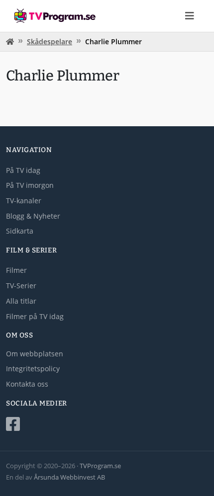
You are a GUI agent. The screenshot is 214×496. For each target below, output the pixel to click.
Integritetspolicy (33, 368)
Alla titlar (21, 301)
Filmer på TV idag (35, 316)
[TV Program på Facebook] (107, 424)
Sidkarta (19, 231)
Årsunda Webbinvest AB (69, 477)
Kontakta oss (27, 384)
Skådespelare (49, 41)
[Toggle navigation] (189, 16)
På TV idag (23, 170)
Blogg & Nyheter (33, 216)
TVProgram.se (100, 465)
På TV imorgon (30, 185)
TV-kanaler (23, 200)
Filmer (16, 270)
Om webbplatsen (34, 353)
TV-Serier (21, 285)
